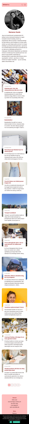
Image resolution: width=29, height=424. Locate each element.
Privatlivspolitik (16, 422)
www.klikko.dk (15, 407)
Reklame (14, 413)
